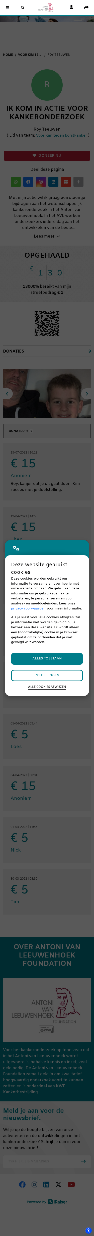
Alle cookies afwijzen (47, 687)
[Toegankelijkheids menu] (88, 1230)
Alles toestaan (47, 658)
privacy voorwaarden (28, 608)
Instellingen (47, 675)
